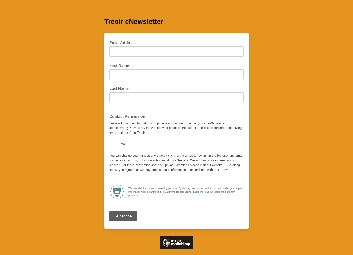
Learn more (199, 192)
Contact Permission (127, 117)
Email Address (124, 42)
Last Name (119, 88)
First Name (119, 66)
